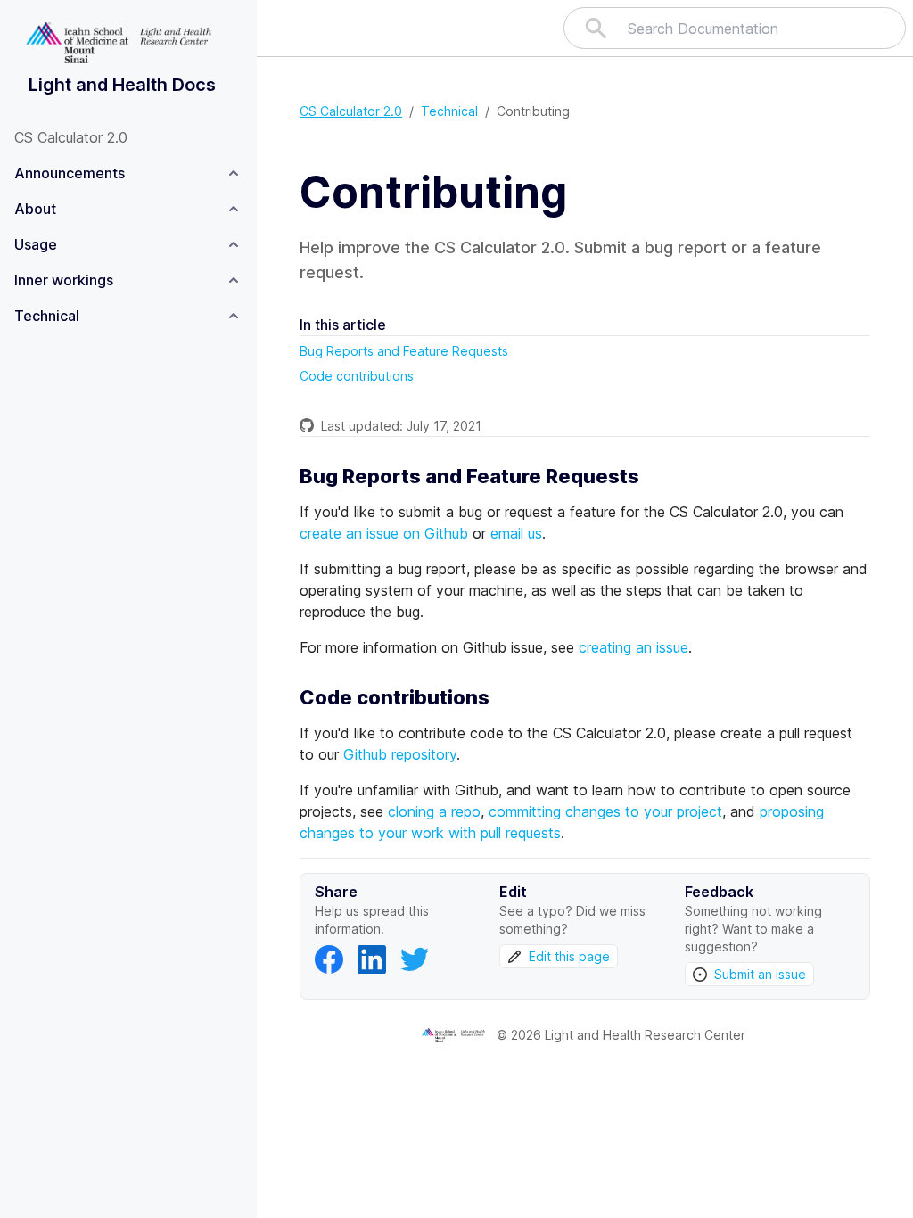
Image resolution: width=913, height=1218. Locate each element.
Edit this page (569, 956)
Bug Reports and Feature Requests (404, 350)
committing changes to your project (605, 811)
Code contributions (357, 375)
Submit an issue (760, 974)
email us (516, 533)
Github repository (399, 754)
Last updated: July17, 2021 (401, 425)
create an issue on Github (384, 533)
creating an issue (633, 647)
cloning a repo (434, 811)
